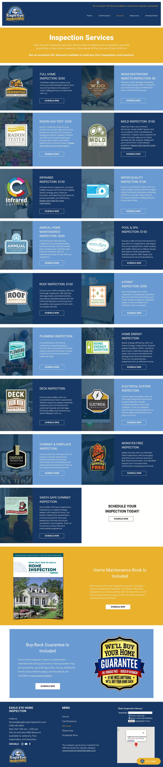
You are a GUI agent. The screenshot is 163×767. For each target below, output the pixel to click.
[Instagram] (22, 743)
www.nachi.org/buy (41, 675)
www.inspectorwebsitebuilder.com (79, 750)
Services (66, 726)
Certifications (69, 721)
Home (65, 716)
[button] (134, 16)
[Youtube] (26, 743)
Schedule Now (70, 735)
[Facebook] (29, 743)
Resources (67, 730)
